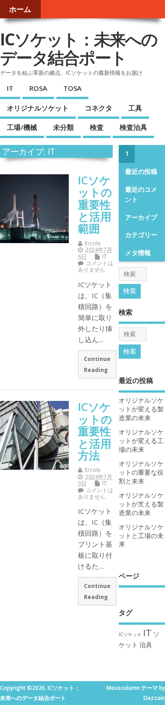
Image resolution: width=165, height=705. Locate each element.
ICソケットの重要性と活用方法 (95, 431)
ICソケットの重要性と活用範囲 (95, 204)
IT (10, 88)
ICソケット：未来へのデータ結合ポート (78, 48)
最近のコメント (141, 194)
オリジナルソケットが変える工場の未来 (141, 441)
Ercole (93, 243)
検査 (97, 127)
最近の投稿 (141, 171)
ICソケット (130, 634)
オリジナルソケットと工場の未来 (141, 536)
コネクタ (98, 107)
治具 (145, 644)
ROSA (38, 88)
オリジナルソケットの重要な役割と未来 (141, 472)
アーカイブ (141, 217)
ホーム (20, 9)
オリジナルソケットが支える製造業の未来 (141, 504)
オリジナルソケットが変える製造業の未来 (141, 409)
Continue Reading (97, 364)
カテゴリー (141, 235)
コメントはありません (95, 266)
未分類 (63, 127)
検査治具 (133, 127)
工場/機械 (22, 127)
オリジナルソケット (38, 107)
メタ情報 (138, 253)
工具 (135, 107)
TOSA (72, 88)
